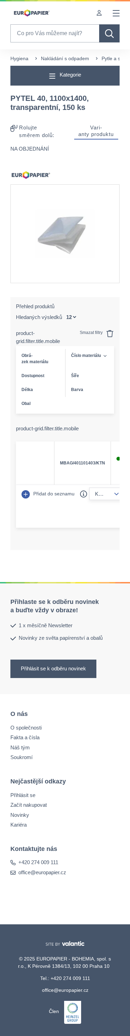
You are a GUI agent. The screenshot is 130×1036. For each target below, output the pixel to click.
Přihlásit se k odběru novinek (53, 668)
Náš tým (20, 747)
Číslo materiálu (86, 355)
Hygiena (19, 58)
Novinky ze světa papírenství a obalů (61, 638)
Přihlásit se (22, 795)
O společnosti (26, 727)
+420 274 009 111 (38, 862)
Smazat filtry (92, 332)
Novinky (19, 815)
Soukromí (21, 757)
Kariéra (18, 825)
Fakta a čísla (25, 737)
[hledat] (109, 33)
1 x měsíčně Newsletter (45, 625)
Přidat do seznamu (53, 493)
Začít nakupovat (28, 805)
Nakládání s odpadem (65, 58)
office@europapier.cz (42, 872)
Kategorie (69, 75)
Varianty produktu (96, 131)
